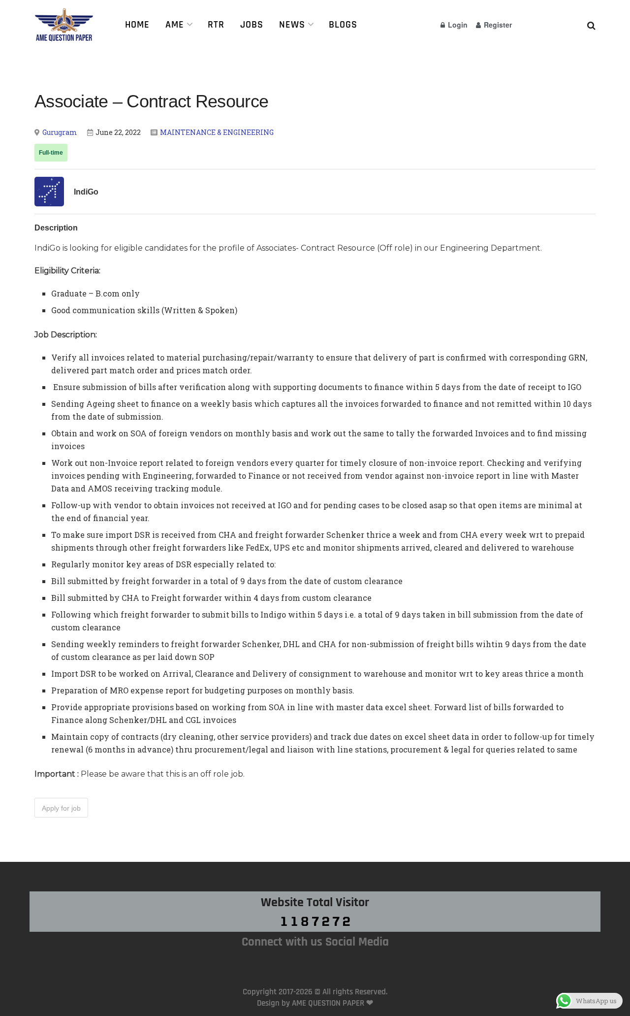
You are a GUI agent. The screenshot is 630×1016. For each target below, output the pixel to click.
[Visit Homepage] (67, 24)
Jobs (251, 24)
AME (174, 24)
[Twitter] (360, 963)
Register (497, 25)
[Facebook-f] (315, 963)
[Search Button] (591, 24)
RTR (216, 24)
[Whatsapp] (292, 963)
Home (137, 24)
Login (457, 25)
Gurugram (59, 132)
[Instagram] (270, 963)
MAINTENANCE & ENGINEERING (217, 132)
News (292, 24)
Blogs (343, 24)
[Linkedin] (338, 963)
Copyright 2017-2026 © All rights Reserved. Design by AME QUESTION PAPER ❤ (315, 997)
